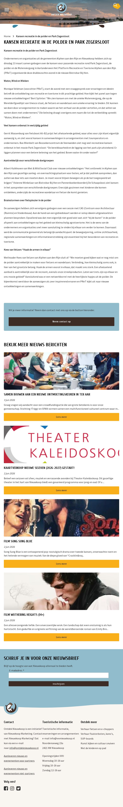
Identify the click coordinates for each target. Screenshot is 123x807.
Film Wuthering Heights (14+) (24, 615)
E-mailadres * (16, 670)
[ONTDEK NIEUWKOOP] (61, 7)
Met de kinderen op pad (93, 748)
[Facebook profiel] (7, 789)
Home (7, 36)
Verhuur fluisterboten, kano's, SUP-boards (97, 736)
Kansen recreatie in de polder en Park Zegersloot (42, 36)
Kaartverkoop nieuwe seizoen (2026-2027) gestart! (39, 468)
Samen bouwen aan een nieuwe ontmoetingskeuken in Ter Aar (47, 394)
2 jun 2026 (9, 473)
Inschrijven (59, 683)
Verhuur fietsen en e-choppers (97, 729)
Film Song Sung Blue (18, 541)
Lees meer (61, 417)
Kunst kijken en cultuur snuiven (98, 743)
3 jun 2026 (9, 400)
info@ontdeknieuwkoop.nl (24, 748)
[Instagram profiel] (13, 789)
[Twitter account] (19, 789)
